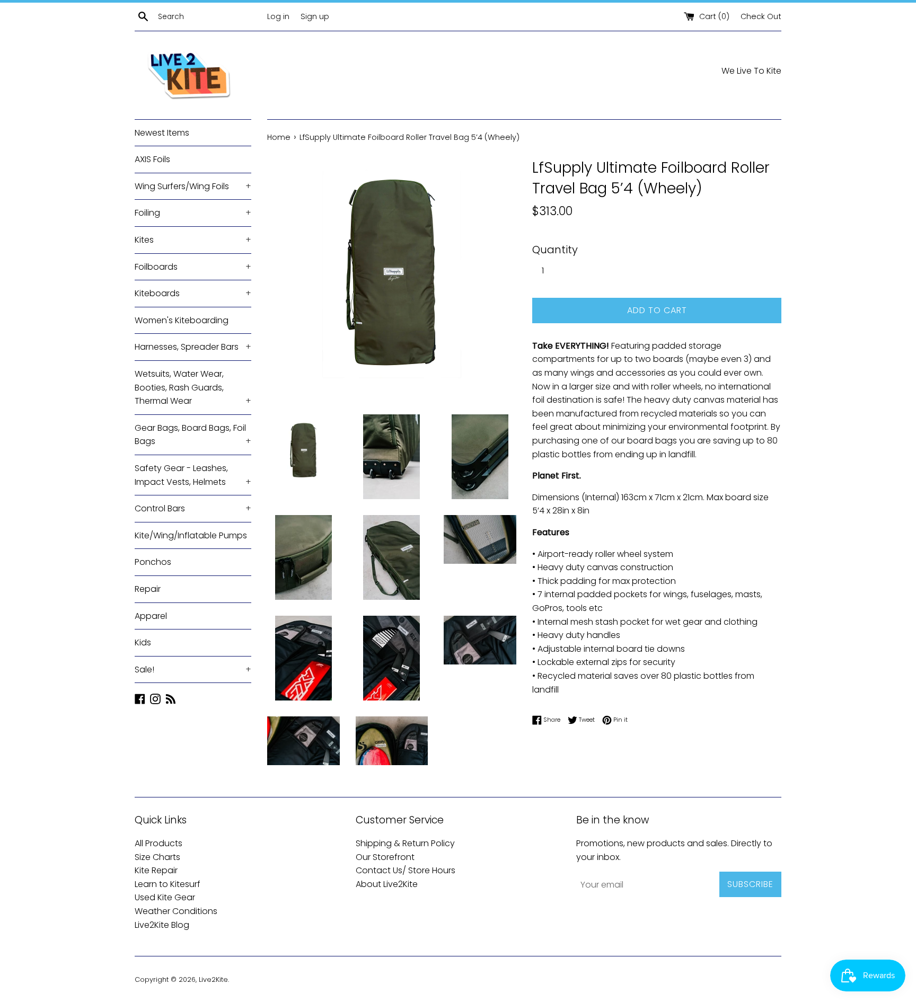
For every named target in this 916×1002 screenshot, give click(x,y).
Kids (143, 642)
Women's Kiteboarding (181, 320)
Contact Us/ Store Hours (405, 870)
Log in (278, 16)
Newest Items (162, 133)
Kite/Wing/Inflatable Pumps (191, 535)
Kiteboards (193, 293)
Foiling (193, 213)
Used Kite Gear (165, 897)
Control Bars (193, 508)
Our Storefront (385, 857)
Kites (193, 240)
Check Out (761, 16)
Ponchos (153, 562)
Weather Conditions (176, 911)
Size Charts (157, 857)
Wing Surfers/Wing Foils (193, 186)
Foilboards (193, 267)
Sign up (315, 16)
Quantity (555, 249)
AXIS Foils (152, 159)
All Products (158, 843)
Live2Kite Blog (162, 925)
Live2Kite (213, 979)
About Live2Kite (387, 884)
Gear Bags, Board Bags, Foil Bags (193, 435)
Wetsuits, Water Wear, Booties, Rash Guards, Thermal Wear (193, 387)
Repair (148, 589)
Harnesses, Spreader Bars (193, 347)
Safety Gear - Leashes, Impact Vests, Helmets (193, 475)
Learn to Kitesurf (167, 884)
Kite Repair (156, 870)
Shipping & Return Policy (405, 843)
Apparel (151, 616)
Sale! (193, 669)
